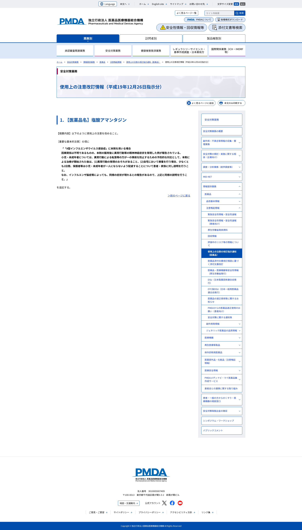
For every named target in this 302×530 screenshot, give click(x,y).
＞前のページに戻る (179, 195)
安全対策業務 (72, 62)
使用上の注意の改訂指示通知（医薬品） (143, 62)
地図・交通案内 (127, 503)
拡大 (243, 4)
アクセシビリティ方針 (181, 512)
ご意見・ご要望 (96, 512)
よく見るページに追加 (203, 103)
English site (158, 3)
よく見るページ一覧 (186, 12)
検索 (241, 13)
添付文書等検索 (230, 27)
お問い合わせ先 (197, 3)
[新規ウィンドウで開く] (164, 503)
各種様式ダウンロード (232, 19)
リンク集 (205, 512)
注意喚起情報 (115, 62)
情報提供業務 (89, 62)
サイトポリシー (121, 512)
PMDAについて (203, 19)
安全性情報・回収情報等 (185, 27)
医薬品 (102, 62)
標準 (236, 4)
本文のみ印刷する (233, 103)
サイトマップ (176, 3)
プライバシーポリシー (150, 512)
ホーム (142, 3)
